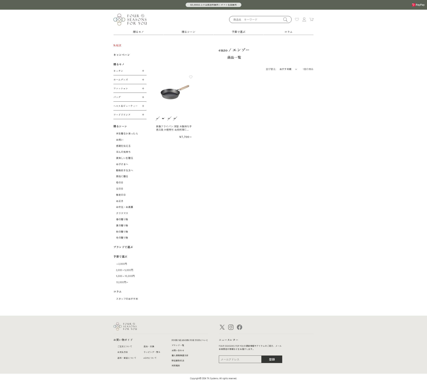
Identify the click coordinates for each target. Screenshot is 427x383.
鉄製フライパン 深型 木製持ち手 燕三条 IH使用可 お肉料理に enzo (174, 128)
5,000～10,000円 (125, 276)
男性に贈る (122, 176)
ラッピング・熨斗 (152, 352)
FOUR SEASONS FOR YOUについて (190, 340)
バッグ (117, 97)
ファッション (120, 88)
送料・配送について (126, 357)
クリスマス (122, 213)
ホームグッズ (120, 79)
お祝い (119, 139)
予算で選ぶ (239, 32)
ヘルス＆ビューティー (125, 105)
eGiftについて (150, 357)
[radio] (157, 118)
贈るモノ (138, 32)
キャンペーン (121, 55)
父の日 (119, 188)
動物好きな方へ (124, 170)
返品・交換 (149, 346)
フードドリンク (121, 114)
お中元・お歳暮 (124, 207)
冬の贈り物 (122, 237)
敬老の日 (121, 194)
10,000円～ (122, 282)
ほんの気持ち (123, 151)
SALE (117, 45)
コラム (288, 32)
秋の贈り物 (122, 231)
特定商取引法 (178, 360)
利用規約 (176, 365)
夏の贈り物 (122, 225)
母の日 (119, 182)
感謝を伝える (123, 145)
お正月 (119, 201)
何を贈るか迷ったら (127, 133)
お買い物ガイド (123, 340)
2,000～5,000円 (124, 270)
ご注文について (124, 346)
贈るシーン (188, 32)
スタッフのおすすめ (127, 298)
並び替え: (271, 69)
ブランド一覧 (178, 345)
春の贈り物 (122, 219)
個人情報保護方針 (180, 355)
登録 (272, 359)
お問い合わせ (178, 350)
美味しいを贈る (124, 158)
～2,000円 (121, 263)
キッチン (118, 70)
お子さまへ (122, 164)
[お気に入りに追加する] (190, 77)
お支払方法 (122, 352)
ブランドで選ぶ (123, 247)
